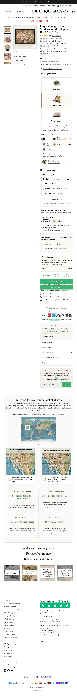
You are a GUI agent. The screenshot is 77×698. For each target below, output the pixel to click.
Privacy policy (8, 653)
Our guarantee (46, 363)
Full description (45, 53)
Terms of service (8, 656)
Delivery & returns (47, 347)
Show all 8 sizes (56, 199)
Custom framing (8, 631)
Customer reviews (9, 640)
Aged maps (7, 628)
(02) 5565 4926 (46, 613)
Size (56, 175)
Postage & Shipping (9, 616)
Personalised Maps (38, 21)
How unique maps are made (50, 357)
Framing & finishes (47, 352)
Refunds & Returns (9, 619)
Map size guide (8, 622)
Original (45, 221)
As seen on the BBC (9, 650)
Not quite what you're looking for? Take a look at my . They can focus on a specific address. (56, 373)
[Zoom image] (35, 46)
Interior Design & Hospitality (12, 609)
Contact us (7, 600)
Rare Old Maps (15, 17)
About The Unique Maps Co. (12, 603)
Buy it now (56, 287)
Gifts (66, 17)
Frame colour (47, 134)
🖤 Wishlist (51, 5)
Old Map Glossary (9, 647)
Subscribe (26, 672)
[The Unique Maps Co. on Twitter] (12, 677)
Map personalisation (10, 625)
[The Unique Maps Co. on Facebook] (8, 677)
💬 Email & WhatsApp (39, 5)
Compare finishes (62, 130)
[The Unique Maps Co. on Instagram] (5, 677)
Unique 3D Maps (9, 613)
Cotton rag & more (9, 634)
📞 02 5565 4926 (26, 5)
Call (58, 300)
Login (41, 641)
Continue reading (48, 336)
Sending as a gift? (47, 342)
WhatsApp (66, 300)
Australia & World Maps (37, 17)
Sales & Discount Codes (11, 637)
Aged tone (59, 221)
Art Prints (56, 17)
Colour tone (47, 217)
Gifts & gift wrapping (10, 644)
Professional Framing (10, 606)
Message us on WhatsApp (49, 616)
